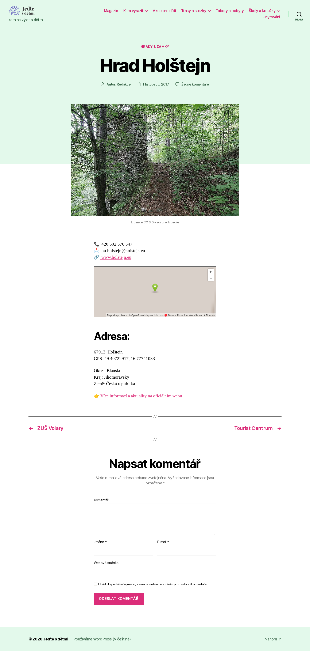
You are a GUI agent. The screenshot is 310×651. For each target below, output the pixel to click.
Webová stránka (106, 563)
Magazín (111, 10)
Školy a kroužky (262, 10)
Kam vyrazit (133, 10)
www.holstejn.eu (115, 257)
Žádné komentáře (195, 84)
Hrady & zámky (155, 47)
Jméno (100, 542)
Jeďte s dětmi (55, 639)
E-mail (163, 542)
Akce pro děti (164, 10)
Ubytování (271, 17)
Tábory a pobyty (230, 10)
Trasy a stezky (193, 10)
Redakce (124, 84)
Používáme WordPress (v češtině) (102, 639)
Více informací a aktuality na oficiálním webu (141, 396)
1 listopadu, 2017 (156, 84)
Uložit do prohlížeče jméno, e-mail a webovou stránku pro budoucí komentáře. (153, 584)
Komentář (101, 500)
